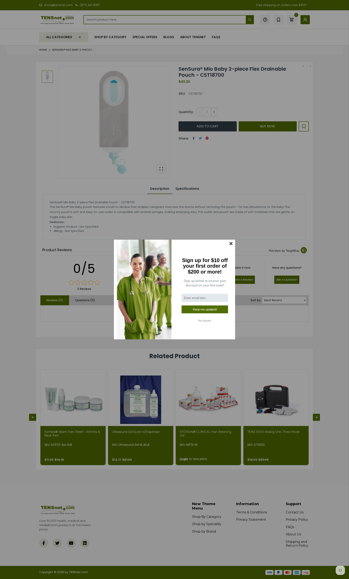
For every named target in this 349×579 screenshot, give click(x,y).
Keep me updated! (205, 309)
